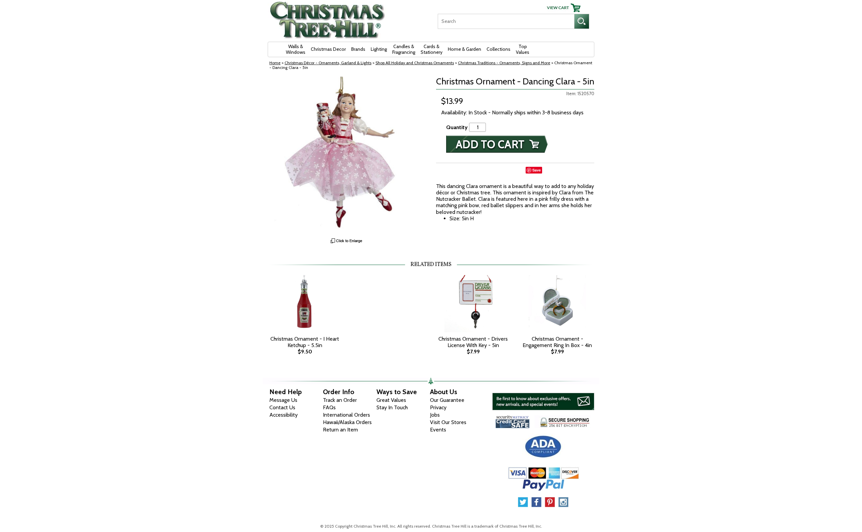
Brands (358, 49)
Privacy (438, 407)
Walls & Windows (295, 49)
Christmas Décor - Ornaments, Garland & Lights (328, 62)
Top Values (522, 49)
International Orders (346, 415)
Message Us (283, 400)
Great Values (391, 400)
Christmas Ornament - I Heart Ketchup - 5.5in (304, 342)
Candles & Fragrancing (403, 49)
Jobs (435, 415)
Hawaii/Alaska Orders (347, 422)
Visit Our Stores (448, 422)
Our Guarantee (447, 400)
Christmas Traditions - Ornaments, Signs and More (504, 62)
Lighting (379, 49)
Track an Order (340, 400)
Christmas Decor (328, 49)
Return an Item (340, 429)
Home (274, 62)
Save (536, 170)
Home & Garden (464, 49)
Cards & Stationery (431, 49)
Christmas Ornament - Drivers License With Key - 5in (473, 342)
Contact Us (282, 407)
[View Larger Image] (347, 156)
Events (438, 429)
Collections (498, 49)
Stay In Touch (392, 407)
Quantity (457, 127)
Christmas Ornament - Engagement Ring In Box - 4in (557, 342)
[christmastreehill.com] (328, 17)
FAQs (329, 407)
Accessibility (283, 415)
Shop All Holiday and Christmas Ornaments (414, 62)
